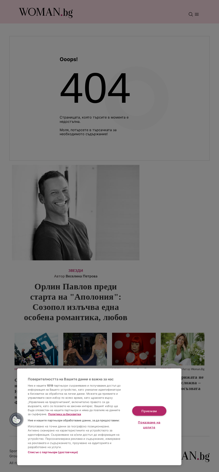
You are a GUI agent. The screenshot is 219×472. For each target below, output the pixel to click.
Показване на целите (149, 425)
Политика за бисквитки (64, 414)
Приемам (149, 411)
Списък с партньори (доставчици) (53, 452)
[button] (16, 420)
